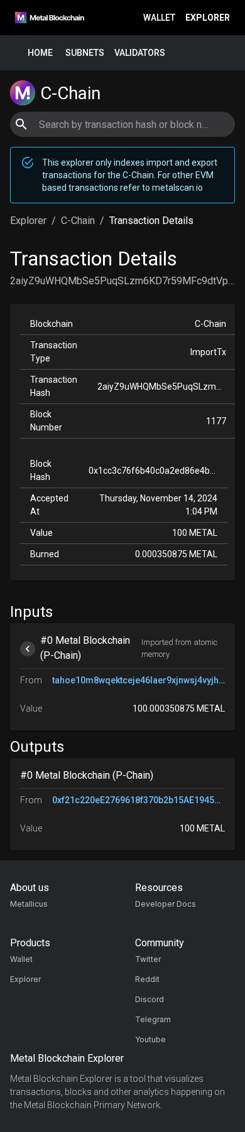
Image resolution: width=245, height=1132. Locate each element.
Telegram (153, 1019)
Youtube (150, 1039)
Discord (149, 999)
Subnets (84, 53)
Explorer (207, 18)
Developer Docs (165, 904)
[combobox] (122, 124)
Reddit (147, 979)
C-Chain (78, 221)
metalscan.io (177, 188)
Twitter (148, 959)
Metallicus (29, 904)
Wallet (159, 18)
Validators (139, 53)
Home (40, 53)
